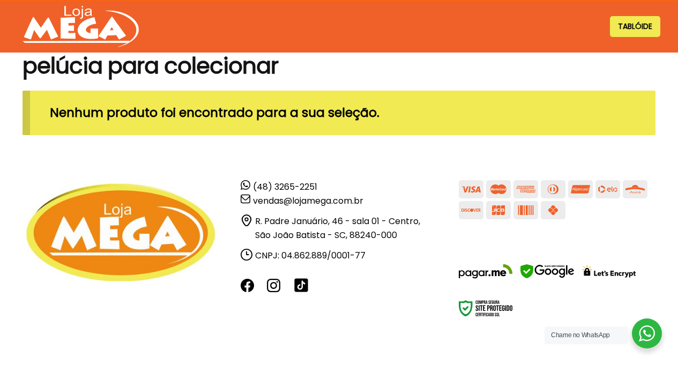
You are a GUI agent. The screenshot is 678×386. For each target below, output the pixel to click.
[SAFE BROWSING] (547, 278)
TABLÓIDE (635, 26)
